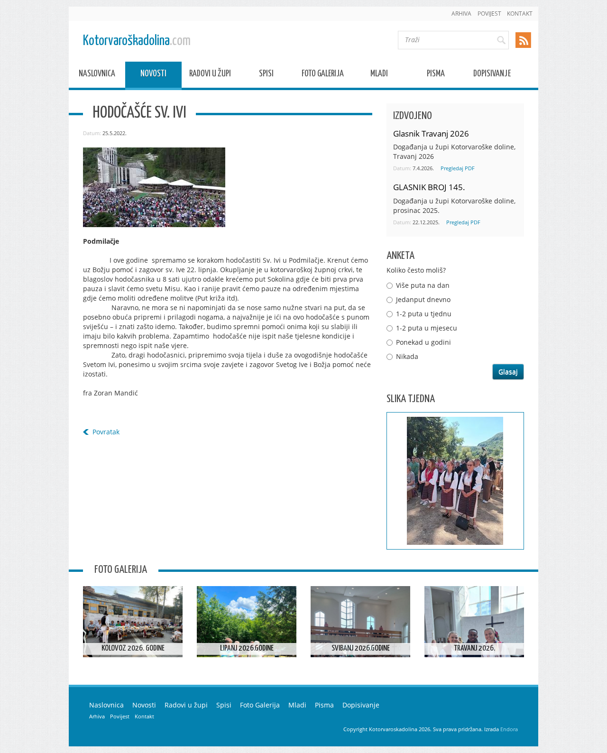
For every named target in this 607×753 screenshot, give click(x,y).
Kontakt (520, 13)
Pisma (436, 75)
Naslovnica (97, 75)
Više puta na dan (423, 285)
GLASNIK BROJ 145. (429, 187)
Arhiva (461, 13)
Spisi (266, 75)
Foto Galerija (323, 75)
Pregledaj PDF (458, 168)
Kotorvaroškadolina (137, 41)
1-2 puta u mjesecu (426, 327)
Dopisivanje (492, 75)
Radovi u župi (210, 75)
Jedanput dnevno (423, 299)
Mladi (379, 75)
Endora (509, 729)
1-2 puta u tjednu (423, 313)
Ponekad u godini (423, 342)
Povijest (489, 13)
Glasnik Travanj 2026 (431, 133)
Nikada (407, 356)
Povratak (106, 431)
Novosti (153, 75)
